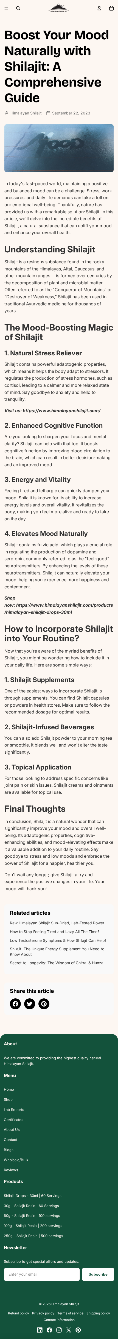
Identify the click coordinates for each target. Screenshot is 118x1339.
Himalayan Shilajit (65, 1304)
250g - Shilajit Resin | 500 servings (33, 1236)
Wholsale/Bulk (16, 1160)
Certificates (13, 1119)
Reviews (11, 1170)
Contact (10, 1139)
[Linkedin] (39, 1330)
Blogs (8, 1150)
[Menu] (6, 8)
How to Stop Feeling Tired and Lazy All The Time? (54, 931)
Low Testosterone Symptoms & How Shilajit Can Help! (58, 940)
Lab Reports (14, 1109)
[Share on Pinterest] (43, 1003)
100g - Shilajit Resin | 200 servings (33, 1225)
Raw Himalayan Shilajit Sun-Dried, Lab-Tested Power (57, 923)
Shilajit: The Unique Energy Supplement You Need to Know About (57, 951)
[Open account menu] (99, 8)
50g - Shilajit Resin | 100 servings (32, 1215)
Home (9, 1089)
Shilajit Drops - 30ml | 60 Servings (32, 1195)
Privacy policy (43, 1313)
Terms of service (70, 1313)
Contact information (59, 1320)
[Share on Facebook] (15, 1003)
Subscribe (98, 1274)
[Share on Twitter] (29, 1003)
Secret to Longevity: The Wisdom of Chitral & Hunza (56, 962)
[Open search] (18, 8)
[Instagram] (59, 1330)
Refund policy (18, 1313)
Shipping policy (98, 1313)
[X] (68, 1330)
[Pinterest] (78, 1330)
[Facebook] (49, 1330)
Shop (8, 1099)
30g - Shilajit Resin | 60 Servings (31, 1206)
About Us (12, 1129)
